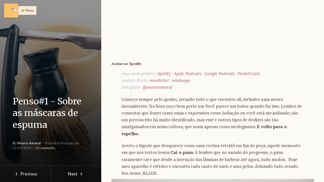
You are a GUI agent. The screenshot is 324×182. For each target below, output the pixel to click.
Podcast (67, 143)
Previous (28, 173)
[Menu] (11, 11)
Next (73, 173)
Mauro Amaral (29, 143)
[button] (26, 10)
